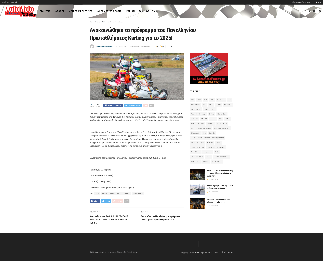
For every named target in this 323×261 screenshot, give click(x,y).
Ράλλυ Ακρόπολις (197, 157)
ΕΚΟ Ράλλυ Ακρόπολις (222, 128)
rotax (213, 109)
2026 (211, 100)
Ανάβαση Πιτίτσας (197, 123)
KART (103, 22)
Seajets (211, 114)
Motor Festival (196, 109)
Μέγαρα (210, 142)
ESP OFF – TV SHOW (137, 11)
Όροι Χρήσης (205, 253)
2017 (192, 100)
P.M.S (155, 11)
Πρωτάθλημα (138, 193)
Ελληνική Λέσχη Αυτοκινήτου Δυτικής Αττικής (207, 138)
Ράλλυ (217, 152)
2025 (97, 193)
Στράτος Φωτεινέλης (221, 157)
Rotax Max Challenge (198, 114)
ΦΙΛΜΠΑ (205, 161)
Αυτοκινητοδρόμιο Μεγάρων (201, 128)
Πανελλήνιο (114, 193)
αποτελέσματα (217, 161)
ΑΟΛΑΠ (213, 119)
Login (319, 2)
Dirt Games (221, 100)
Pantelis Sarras (132, 252)
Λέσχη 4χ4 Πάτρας (197, 142)
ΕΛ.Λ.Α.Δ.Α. (195, 133)
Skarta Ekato (222, 114)
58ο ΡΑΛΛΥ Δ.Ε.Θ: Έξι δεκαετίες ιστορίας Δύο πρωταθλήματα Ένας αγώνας (220, 173)
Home (91, 22)
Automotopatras (100, 252)
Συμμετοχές (195, 161)
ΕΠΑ (204, 133)
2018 (199, 100)
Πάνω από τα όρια (197, 147)
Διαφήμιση (5, 2)
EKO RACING (195, 104)
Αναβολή (210, 123)
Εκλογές (212, 133)
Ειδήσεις (45, 11)
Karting (104, 193)
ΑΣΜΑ (227, 119)
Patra (206, 109)
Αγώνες (59, 11)
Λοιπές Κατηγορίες (81, 11)
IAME (210, 104)
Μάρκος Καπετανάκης (105, 46)
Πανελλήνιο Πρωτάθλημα (115, 22)
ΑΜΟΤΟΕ (204, 119)
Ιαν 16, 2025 (123, 46)
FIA (204, 104)
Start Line (194, 119)
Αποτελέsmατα (222, 123)
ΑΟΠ (220, 119)
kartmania (228, 104)
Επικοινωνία (14, 2)
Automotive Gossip (109, 11)
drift (229, 100)
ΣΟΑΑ (208, 157)
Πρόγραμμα (126, 193)
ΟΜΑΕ (218, 142)
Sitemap (215, 253)
